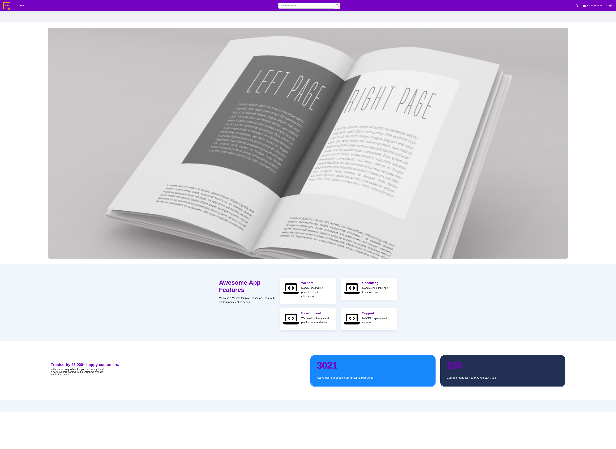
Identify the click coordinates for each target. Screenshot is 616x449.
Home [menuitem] (20, 5)
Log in (609, 5)
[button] (577, 6)
